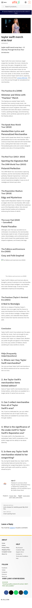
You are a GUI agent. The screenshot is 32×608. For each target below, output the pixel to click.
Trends (11, 496)
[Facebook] (6, 592)
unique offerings (22, 78)
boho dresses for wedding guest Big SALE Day (15, 508)
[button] (29, 2)
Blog (15, 496)
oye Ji (13, 480)
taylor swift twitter (17, 497)
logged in (12, 528)
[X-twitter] (11, 592)
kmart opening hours (9, 513)
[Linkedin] (26, 592)
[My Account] (26, 2)
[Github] (21, 592)
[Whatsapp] (16, 592)
